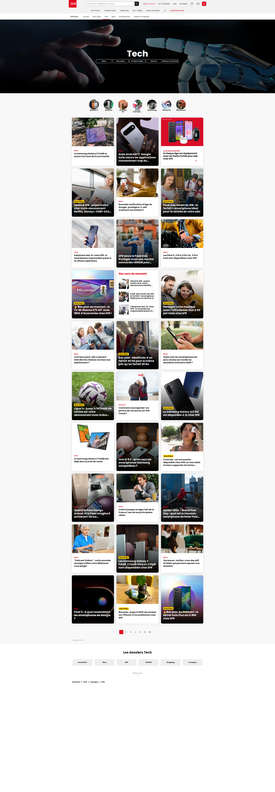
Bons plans (120, 61)
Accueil (86, 16)
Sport (114, 16)
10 (145, 632)
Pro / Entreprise (164, 4)
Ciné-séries (96, 16)
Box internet (95, 10)
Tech (106, 16)
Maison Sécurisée (153, 10)
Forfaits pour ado (177, 10)
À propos (94, 682)
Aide (174, 4)
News (104, 61)
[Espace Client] (204, 4)
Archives (76, 682)
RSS (103, 682)
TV (165, 10)
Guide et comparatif (141, 16)
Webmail (198, 4)
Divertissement (124, 16)
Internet (154, 61)
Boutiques (183, 4)
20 (150, 632)
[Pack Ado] (182, 142)
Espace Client (204, 3)
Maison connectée (170, 61)
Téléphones (124, 10)
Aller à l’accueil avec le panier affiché (192, 4)
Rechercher (137, 4)
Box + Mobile (137, 10)
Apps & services (149, 4)
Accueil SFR (72, 4)
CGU (85, 682)
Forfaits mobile (110, 10)
